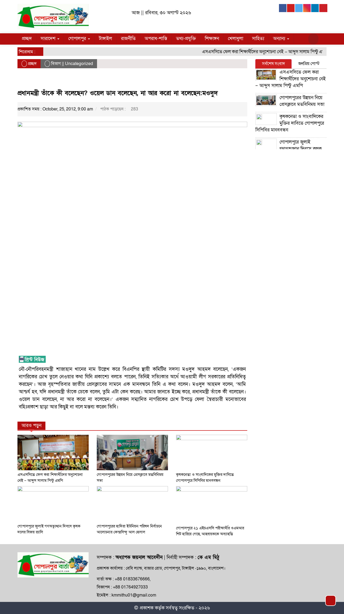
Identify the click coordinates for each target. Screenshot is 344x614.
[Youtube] (291, 8)
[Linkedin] (315, 8)
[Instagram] (307, 8)
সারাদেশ (49, 38)
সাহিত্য (258, 38)
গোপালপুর (77, 38)
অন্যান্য (279, 38)
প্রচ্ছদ (27, 38)
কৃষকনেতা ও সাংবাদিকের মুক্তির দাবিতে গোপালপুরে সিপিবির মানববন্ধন (289, 123)
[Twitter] (299, 8)
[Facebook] (283, 8)
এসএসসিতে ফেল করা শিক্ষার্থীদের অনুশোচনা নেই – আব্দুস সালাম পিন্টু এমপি (259, 52)
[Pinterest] (323, 8)
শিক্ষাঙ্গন (212, 38)
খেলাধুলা (235, 38)
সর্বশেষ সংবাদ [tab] (273, 64)
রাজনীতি (128, 38)
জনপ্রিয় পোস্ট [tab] (309, 64)
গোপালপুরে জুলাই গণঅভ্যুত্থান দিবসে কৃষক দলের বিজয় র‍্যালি (288, 149)
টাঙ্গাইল (105, 38)
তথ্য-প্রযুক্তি (186, 38)
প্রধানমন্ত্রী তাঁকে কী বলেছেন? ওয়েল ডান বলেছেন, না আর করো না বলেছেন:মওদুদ (117, 93)
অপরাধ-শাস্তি (156, 38)
